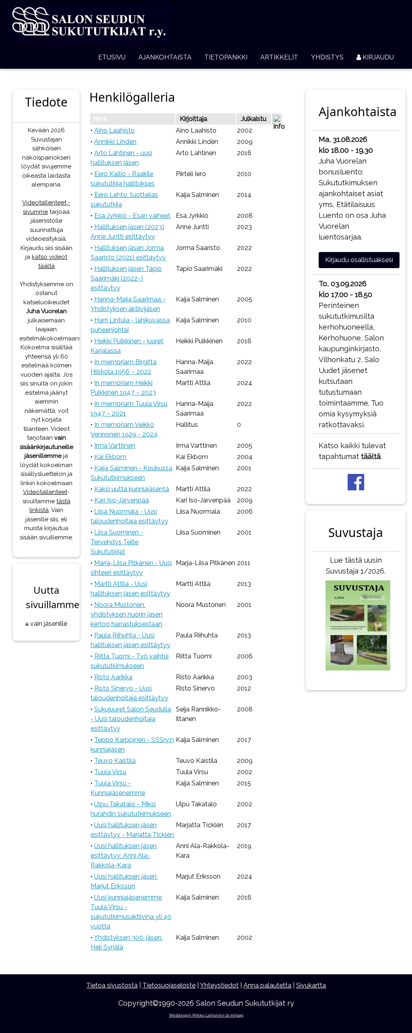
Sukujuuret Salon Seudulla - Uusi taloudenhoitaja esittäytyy (131, 718)
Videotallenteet (45, 492)
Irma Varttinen (114, 445)
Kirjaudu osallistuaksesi (359, 260)
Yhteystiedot (219, 985)
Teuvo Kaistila (115, 761)
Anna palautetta (267, 985)
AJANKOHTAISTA (165, 57)
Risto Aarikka (113, 677)
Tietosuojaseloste (169, 985)
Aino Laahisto (114, 130)
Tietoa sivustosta (112, 985)
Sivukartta (311, 985)
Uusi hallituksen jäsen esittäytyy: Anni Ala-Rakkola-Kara (124, 855)
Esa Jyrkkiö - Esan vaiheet (132, 215)
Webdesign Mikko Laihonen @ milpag (206, 1015)
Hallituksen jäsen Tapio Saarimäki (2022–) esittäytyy (126, 278)
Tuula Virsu (110, 772)
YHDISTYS (327, 57)
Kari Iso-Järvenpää (121, 500)
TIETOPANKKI (225, 57)
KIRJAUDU (377, 57)
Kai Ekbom (110, 457)
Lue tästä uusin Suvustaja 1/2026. (355, 565)
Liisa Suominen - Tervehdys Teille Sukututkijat (117, 542)
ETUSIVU (112, 57)
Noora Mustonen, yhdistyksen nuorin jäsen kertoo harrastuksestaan (127, 614)
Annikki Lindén (115, 142)
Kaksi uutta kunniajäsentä (131, 489)
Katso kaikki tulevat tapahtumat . (352, 451)
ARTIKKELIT (279, 57)
